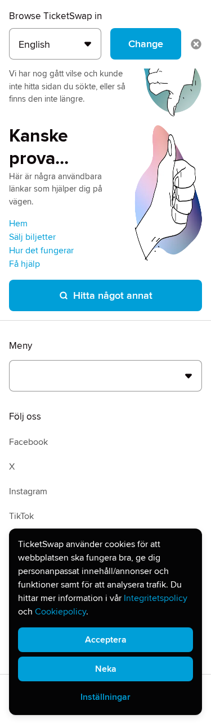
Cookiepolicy (60, 611)
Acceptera (106, 639)
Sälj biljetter (32, 237)
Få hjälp (24, 264)
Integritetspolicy (155, 598)
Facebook (28, 442)
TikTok (21, 516)
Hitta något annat (112, 295)
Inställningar (105, 697)
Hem (18, 223)
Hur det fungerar (41, 250)
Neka (105, 669)
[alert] (105, 622)
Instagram (28, 491)
